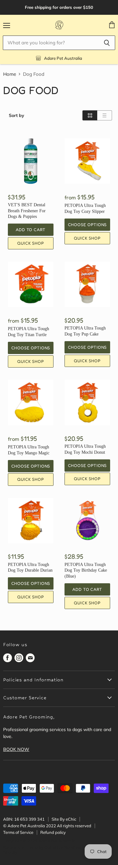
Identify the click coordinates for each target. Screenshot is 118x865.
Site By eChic (64, 819)
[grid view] (89, 115)
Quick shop (30, 243)
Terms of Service (18, 832)
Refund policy (53, 832)
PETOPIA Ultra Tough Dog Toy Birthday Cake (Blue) (86, 570)
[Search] (106, 43)
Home (9, 74)
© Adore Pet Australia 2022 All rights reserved (47, 825)
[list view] (104, 115)
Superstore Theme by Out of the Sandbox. (42, 847)
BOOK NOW (16, 749)
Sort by (16, 115)
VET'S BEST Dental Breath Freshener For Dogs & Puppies (27, 210)
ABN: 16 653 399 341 (24, 819)
